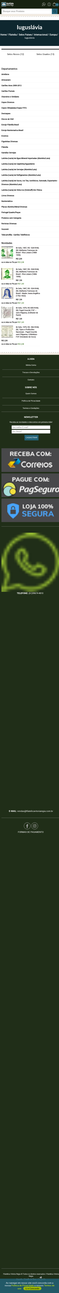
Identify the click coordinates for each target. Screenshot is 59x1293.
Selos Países (25, 34)
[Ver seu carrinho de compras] (54, 4)
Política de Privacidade (23, 1285)
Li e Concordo (32, 1288)
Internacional (40, 34)
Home (3, 34)
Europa (53, 34)
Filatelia (12, 34)
